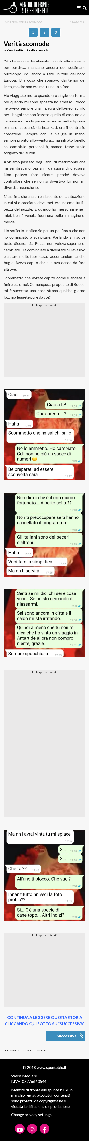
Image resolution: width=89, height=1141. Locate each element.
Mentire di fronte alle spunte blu (28, 50)
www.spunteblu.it (51, 1067)
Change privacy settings (31, 1114)
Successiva (67, 1036)
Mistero (11, 22)
